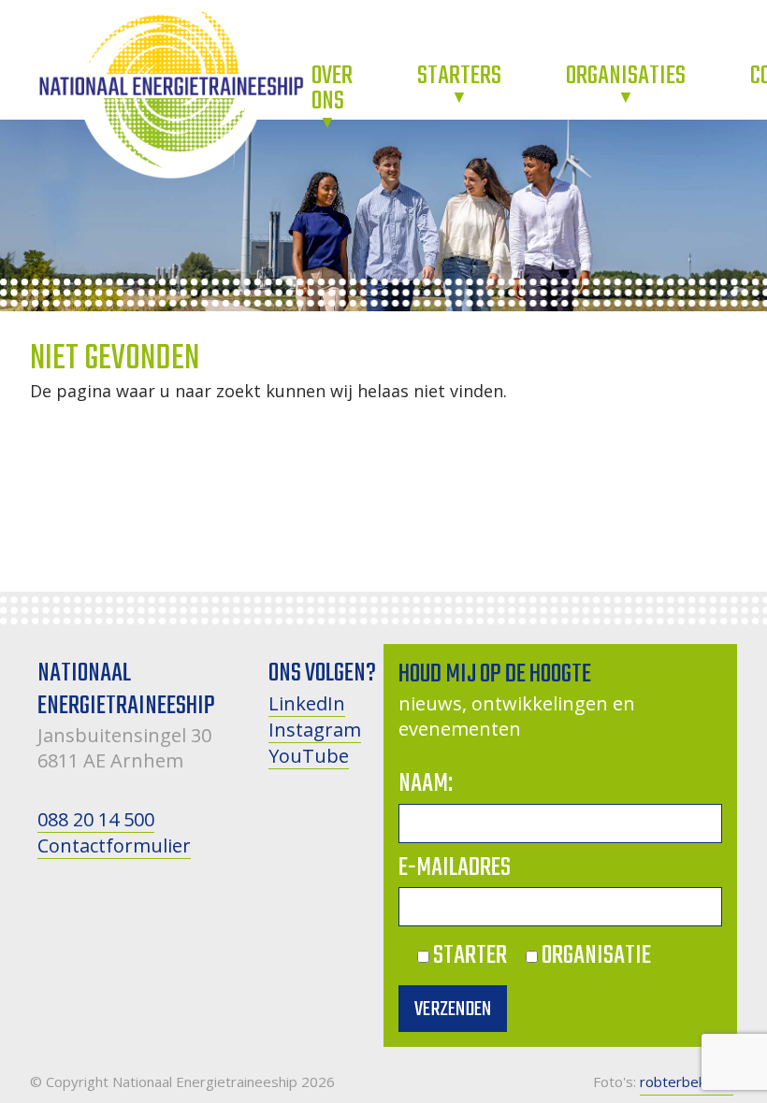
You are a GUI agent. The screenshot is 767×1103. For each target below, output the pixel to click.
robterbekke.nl (686, 1081)
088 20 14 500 (95, 819)
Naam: (425, 783)
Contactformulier (114, 845)
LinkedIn (306, 703)
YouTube (308, 755)
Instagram (314, 729)
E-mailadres (454, 868)
